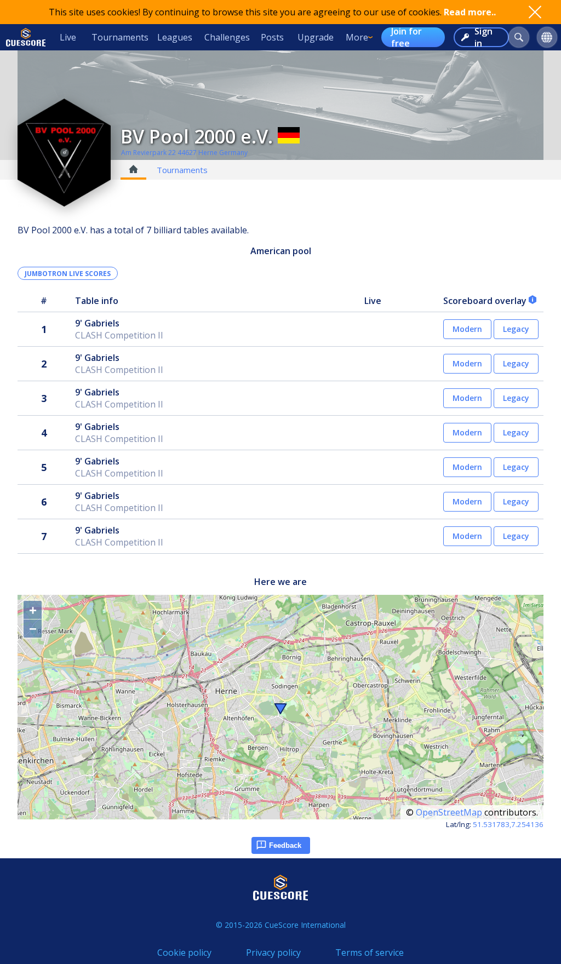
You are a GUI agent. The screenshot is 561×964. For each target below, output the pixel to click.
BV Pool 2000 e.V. (197, 136)
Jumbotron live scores (68, 273)
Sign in (483, 37)
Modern (467, 329)
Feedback (285, 845)
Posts (272, 37)
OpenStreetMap (449, 812)
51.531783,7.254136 (508, 824)
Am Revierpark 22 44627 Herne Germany (184, 152)
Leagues (174, 37)
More (357, 37)
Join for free (406, 37)
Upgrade (315, 37)
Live (68, 37)
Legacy (516, 329)
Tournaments (119, 37)
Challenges (227, 37)
